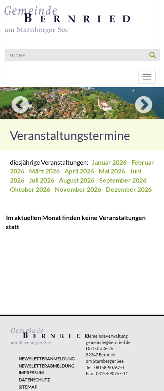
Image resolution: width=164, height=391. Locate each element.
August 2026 (77, 180)
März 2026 (45, 171)
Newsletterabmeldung (46, 365)
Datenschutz (34, 379)
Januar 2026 (110, 162)
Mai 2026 (112, 171)
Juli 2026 (42, 180)
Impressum (31, 372)
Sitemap (28, 386)
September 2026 (123, 180)
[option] (82, 103)
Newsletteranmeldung (47, 358)
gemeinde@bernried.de (108, 342)
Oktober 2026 (30, 189)
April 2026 (79, 171)
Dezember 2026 (129, 189)
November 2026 (78, 189)
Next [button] (143, 105)
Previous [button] (20, 105)
